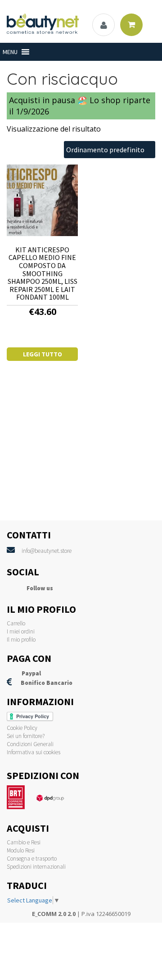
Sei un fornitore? (26, 736)
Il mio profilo (21, 639)
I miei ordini (21, 631)
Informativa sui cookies (33, 752)
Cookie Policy (22, 728)
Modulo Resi (21, 850)
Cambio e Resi (23, 842)
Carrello (16, 623)
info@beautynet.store (47, 551)
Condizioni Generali (30, 744)
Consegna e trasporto (32, 858)
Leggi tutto (42, 354)
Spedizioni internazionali (36, 866)
